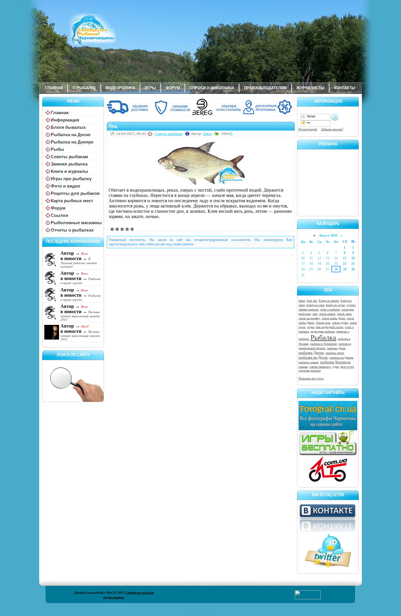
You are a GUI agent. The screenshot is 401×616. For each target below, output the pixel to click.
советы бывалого (320, 366)
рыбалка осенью (309, 362)
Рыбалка (323, 337)
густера (350, 305)
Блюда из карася (329, 300)
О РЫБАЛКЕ (84, 88)
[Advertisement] (328, 181)
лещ (314, 313)
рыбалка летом (335, 353)
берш (302, 300)
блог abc (312, 300)
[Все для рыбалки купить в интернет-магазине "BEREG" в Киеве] (200, 115)
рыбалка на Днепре (341, 357)
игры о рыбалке (330, 309)
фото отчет (347, 366)
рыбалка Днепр (311, 352)
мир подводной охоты (329, 327)
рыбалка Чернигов (335, 362)
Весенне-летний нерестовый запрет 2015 (80, 315)
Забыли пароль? (332, 129)
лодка (310, 327)
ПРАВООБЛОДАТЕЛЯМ (265, 88)
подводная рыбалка (323, 331)
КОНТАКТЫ (344, 88)
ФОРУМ (173, 88)
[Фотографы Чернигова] (328, 429)
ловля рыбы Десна (333, 318)
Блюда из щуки (335, 305)
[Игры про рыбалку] (328, 454)
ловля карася (327, 313)
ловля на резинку (309, 318)
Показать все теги (311, 378)
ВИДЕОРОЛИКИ (120, 88)
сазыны (303, 366)
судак (335, 366)
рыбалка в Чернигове (323, 343)
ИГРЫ (150, 88)
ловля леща (344, 313)
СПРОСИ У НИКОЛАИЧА (212, 88)
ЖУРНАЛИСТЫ (310, 88)
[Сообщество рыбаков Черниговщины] (75, 34)
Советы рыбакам (168, 133)
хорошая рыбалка (310, 370)
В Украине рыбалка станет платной (78, 262)
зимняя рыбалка (309, 309)
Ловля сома (323, 322)
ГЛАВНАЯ (54, 88)
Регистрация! (308, 129)
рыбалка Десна (336, 348)
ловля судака (340, 322)
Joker (207, 133)
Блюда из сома (315, 305)
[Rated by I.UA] (308, 598)
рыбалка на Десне (313, 357)
